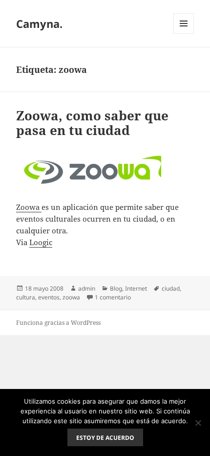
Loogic (40, 242)
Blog (116, 288)
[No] (198, 423)
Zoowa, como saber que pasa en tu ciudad (92, 123)
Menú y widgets (184, 33)
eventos (49, 297)
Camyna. (39, 23)
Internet (136, 288)
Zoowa (29, 207)
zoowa (71, 297)
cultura (25, 297)
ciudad (171, 288)
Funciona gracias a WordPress (58, 323)
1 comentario (113, 297)
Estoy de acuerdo (105, 437)
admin (86, 288)
